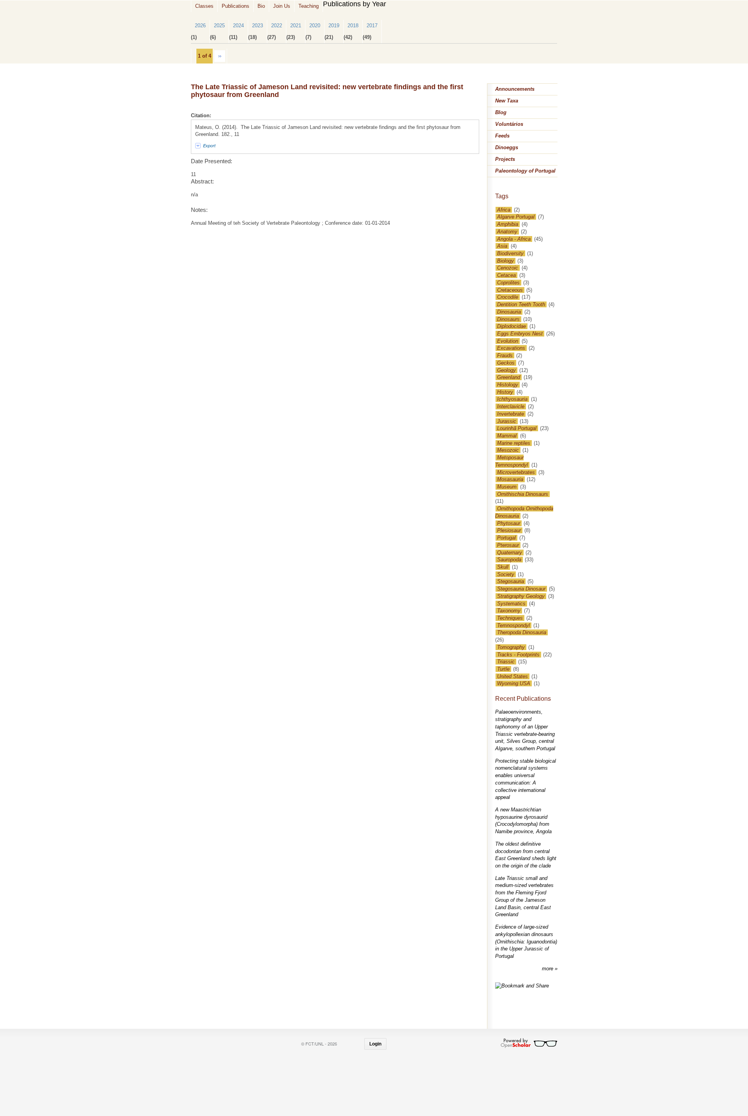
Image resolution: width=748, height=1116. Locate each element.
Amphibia (507, 224)
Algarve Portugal (516, 217)
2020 (314, 25)
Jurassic (506, 421)
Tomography (511, 647)
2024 (238, 25)
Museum (507, 487)
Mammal (507, 436)
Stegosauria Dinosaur (521, 589)
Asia (502, 246)
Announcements (515, 89)
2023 (257, 25)
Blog (500, 112)
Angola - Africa (514, 239)
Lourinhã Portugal (516, 428)
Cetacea (506, 275)
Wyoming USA (513, 683)
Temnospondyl (513, 625)
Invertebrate (510, 414)
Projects (505, 159)
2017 (372, 25)
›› (219, 56)
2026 (200, 25)
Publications (235, 6)
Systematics (511, 603)
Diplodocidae (511, 326)
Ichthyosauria (512, 399)
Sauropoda (509, 559)
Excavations (511, 348)
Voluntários (509, 124)
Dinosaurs (508, 319)
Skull (502, 567)
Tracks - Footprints (518, 655)
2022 (276, 25)
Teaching (308, 6)
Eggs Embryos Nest (520, 334)
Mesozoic (508, 450)
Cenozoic (507, 268)
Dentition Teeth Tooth (521, 304)
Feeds (502, 136)
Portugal (506, 538)
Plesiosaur (509, 530)
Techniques (510, 618)
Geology (506, 370)
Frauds (505, 355)
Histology (507, 385)
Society (505, 574)
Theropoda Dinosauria (521, 632)
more (548, 968)
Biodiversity (510, 253)
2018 (353, 25)
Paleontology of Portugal (525, 171)
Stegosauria (510, 581)
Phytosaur (508, 523)
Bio (261, 6)
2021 (295, 25)
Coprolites (508, 283)
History (505, 392)
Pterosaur (508, 545)
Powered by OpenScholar (529, 1043)
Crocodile (507, 297)
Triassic (506, 662)
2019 (333, 25)
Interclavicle (510, 406)
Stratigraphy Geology (521, 596)
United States (512, 676)
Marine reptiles (513, 443)
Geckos (506, 363)
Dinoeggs (506, 147)
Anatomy (507, 231)
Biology (505, 261)
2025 (219, 25)
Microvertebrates (516, 472)
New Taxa (506, 101)
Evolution (507, 341)
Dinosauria (509, 312)
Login (375, 1044)
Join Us (281, 6)
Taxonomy (508, 611)
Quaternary (509, 552)
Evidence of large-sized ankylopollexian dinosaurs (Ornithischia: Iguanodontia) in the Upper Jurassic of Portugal (526, 941)
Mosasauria (510, 479)
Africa (503, 210)
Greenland (508, 377)
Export (209, 145)
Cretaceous (510, 290)
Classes (204, 6)
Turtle (503, 669)
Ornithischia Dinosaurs (522, 494)
